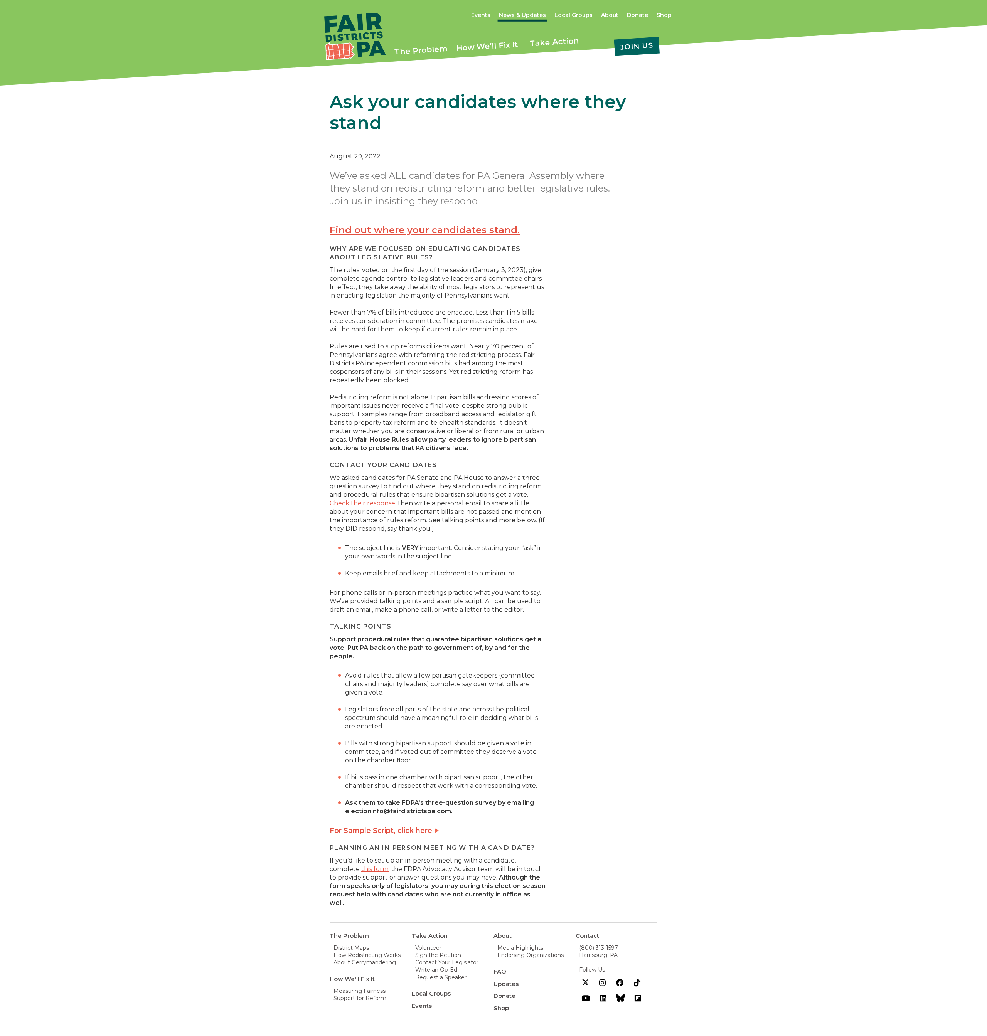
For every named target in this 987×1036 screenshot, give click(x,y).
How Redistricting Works (367, 955)
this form (375, 869)
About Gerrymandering (364, 962)
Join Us (637, 46)
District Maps (351, 947)
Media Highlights (520, 947)
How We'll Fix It (352, 978)
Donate (637, 15)
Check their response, (363, 503)
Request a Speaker (441, 977)
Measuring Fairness (359, 990)
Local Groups (573, 15)
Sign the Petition (438, 955)
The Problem (421, 50)
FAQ (500, 971)
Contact (587, 935)
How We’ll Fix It (487, 46)
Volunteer (428, 947)
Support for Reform (359, 998)
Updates (506, 983)
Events (480, 15)
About (609, 15)
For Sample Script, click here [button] (381, 830)
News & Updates (522, 15)
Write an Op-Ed (436, 969)
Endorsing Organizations (530, 955)
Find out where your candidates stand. (425, 229)
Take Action (554, 42)
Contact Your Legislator (446, 962)
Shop (664, 15)
